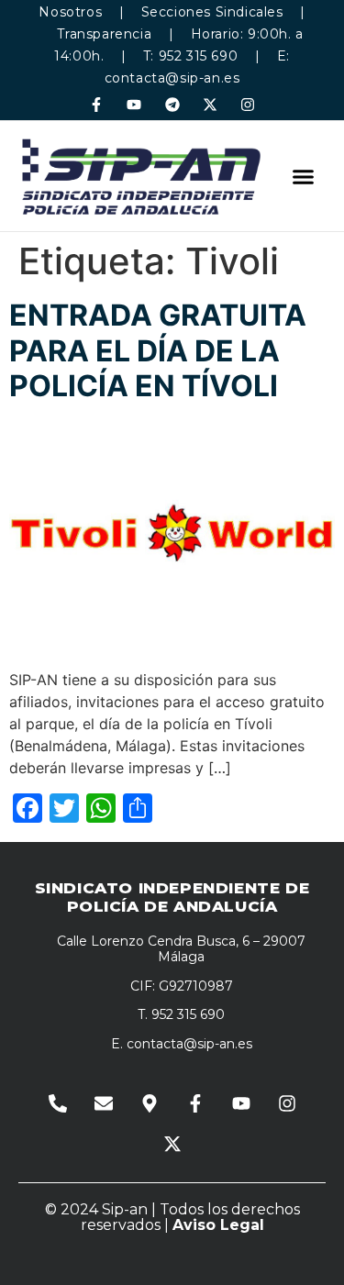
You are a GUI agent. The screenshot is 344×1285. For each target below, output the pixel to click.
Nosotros (70, 12)
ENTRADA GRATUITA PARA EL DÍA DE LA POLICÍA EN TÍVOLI (157, 350)
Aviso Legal (218, 1225)
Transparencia (104, 34)
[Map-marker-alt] (149, 1103)
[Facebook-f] (97, 104)
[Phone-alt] (58, 1103)
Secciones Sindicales (212, 12)
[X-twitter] (210, 104)
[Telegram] (172, 104)
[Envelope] (103, 1103)
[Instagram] (247, 104)
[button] (303, 176)
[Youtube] (134, 104)
